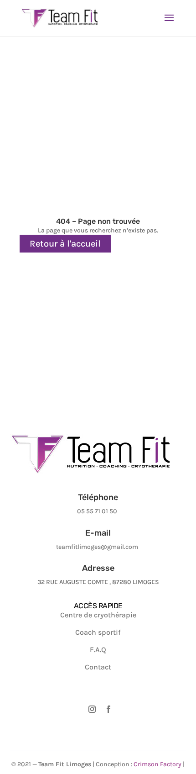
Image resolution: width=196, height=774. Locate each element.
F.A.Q (98, 649)
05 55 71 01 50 (97, 511)
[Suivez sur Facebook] (108, 712)
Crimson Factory (157, 764)
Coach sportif (98, 632)
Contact (98, 667)
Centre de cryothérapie (98, 615)
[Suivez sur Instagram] (92, 712)
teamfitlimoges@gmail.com (97, 547)
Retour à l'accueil (65, 243)
